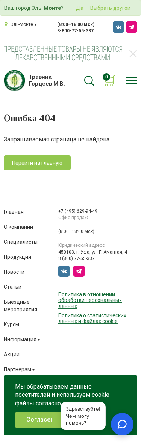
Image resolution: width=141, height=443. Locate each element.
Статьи (12, 287)
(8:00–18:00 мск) (75, 24)
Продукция (17, 257)
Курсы (11, 324)
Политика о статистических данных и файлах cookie (92, 318)
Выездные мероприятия (20, 305)
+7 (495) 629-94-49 (77, 211)
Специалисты (21, 242)
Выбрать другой (110, 8)
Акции (12, 354)
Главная (14, 212)
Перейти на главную (37, 163)
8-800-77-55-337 (75, 30)
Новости (14, 272)
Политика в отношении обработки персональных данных (90, 300)
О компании (18, 227)
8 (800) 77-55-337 (76, 258)
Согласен (40, 419)
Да (79, 8)
